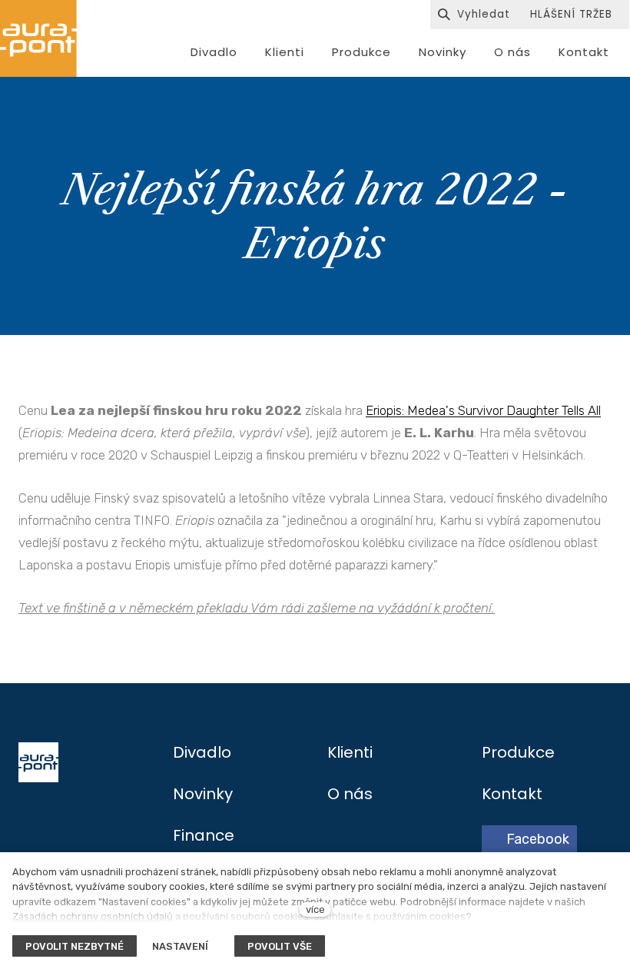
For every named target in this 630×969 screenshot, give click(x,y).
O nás (350, 794)
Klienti (350, 752)
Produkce (518, 752)
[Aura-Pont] (38, 38)
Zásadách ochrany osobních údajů (92, 916)
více (315, 909)
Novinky (203, 794)
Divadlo (202, 752)
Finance (203, 835)
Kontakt (512, 794)
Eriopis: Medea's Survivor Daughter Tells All (483, 410)
